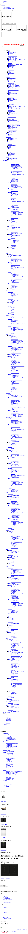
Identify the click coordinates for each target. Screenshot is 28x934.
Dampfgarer (10, 53)
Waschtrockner (11, 154)
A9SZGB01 (3, 801)
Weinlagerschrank (12, 131)
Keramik (10, 144)
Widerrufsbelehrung (7, 902)
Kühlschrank (11, 66)
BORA (7, 315)
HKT (7, 492)
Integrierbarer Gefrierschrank (14, 122)
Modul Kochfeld (11, 111)
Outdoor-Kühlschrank (12, 127)
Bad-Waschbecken (12, 52)
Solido (7, 698)
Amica (7, 229)
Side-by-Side (11, 70)
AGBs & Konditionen (7, 901)
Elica (7, 449)
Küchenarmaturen (12, 65)
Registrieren (5, 2)
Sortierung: (3, 862)
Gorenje (7, 458)
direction (14, 931)
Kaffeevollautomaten (12, 61)
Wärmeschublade (11, 73)
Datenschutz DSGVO (7, 899)
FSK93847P (3, 837)
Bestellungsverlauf (9, 721)
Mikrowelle (10, 67)
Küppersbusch (9, 498)
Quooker (7, 624)
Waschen (7, 151)
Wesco (7, 705)
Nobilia (7, 616)
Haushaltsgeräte (9, 92)
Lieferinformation (6, 898)
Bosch (7, 334)
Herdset (10, 105)
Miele (7, 549)
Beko (7, 253)
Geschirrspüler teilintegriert (13, 85)
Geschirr (7, 80)
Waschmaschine (11, 74)
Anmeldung (8, 718)
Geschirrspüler (11, 83)
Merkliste (8, 723)
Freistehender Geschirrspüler (14, 81)
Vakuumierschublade (12, 113)
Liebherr (7, 530)
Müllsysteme (11, 68)
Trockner (10, 152)
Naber (7, 553)
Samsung (8, 631)
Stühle (9, 135)
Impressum (5, 897)
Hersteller (5, 912)
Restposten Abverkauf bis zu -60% (14, 44)
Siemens (7, 638)
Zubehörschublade (12, 117)
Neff (7, 566)
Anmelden (5, 1)
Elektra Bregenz (9, 417)
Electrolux (8, 393)
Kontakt (7, 717)
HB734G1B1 (3, 850)
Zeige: (2, 863)
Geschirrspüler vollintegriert (14, 58)
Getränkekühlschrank (12, 120)
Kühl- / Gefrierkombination (14, 125)
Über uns (8, 714)
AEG (7, 161)
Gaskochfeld (11, 104)
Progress (7, 620)
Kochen (7, 95)
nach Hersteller (6, 160)
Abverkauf (8, 51)
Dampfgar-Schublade (12, 99)
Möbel (7, 133)
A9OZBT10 (3, 814)
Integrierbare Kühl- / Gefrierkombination (16, 59)
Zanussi (7, 708)
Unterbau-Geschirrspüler (13, 90)
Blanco (7, 290)
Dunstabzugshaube (12, 54)
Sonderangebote (6, 712)
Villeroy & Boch (9, 701)
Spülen (9, 72)
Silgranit (10, 71)
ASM (7, 249)
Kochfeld (10, 63)
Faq (6, 715)
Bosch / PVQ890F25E (5, 878)
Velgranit (10, 148)
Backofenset (10, 97)
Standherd (10, 112)
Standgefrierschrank (12, 130)
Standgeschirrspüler (12, 88)
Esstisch (10, 134)
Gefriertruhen (11, 119)
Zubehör (10, 76)
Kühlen (7, 118)
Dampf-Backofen (11, 98)
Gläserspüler (10, 87)
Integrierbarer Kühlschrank (13, 60)
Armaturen (8, 77)
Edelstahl (10, 142)
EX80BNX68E (4, 824)
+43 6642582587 (6, 7)
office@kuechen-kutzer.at (8, 8)
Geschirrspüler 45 (12, 57)
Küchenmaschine (11, 94)
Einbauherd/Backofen (12, 56)
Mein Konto (8, 720)
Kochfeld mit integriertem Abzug (15, 64)
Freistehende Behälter (12, 138)
